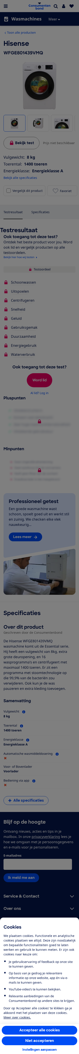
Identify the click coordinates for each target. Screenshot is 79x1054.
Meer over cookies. (17, 1017)
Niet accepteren (39, 1040)
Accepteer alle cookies (39, 1030)
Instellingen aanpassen (39, 1050)
